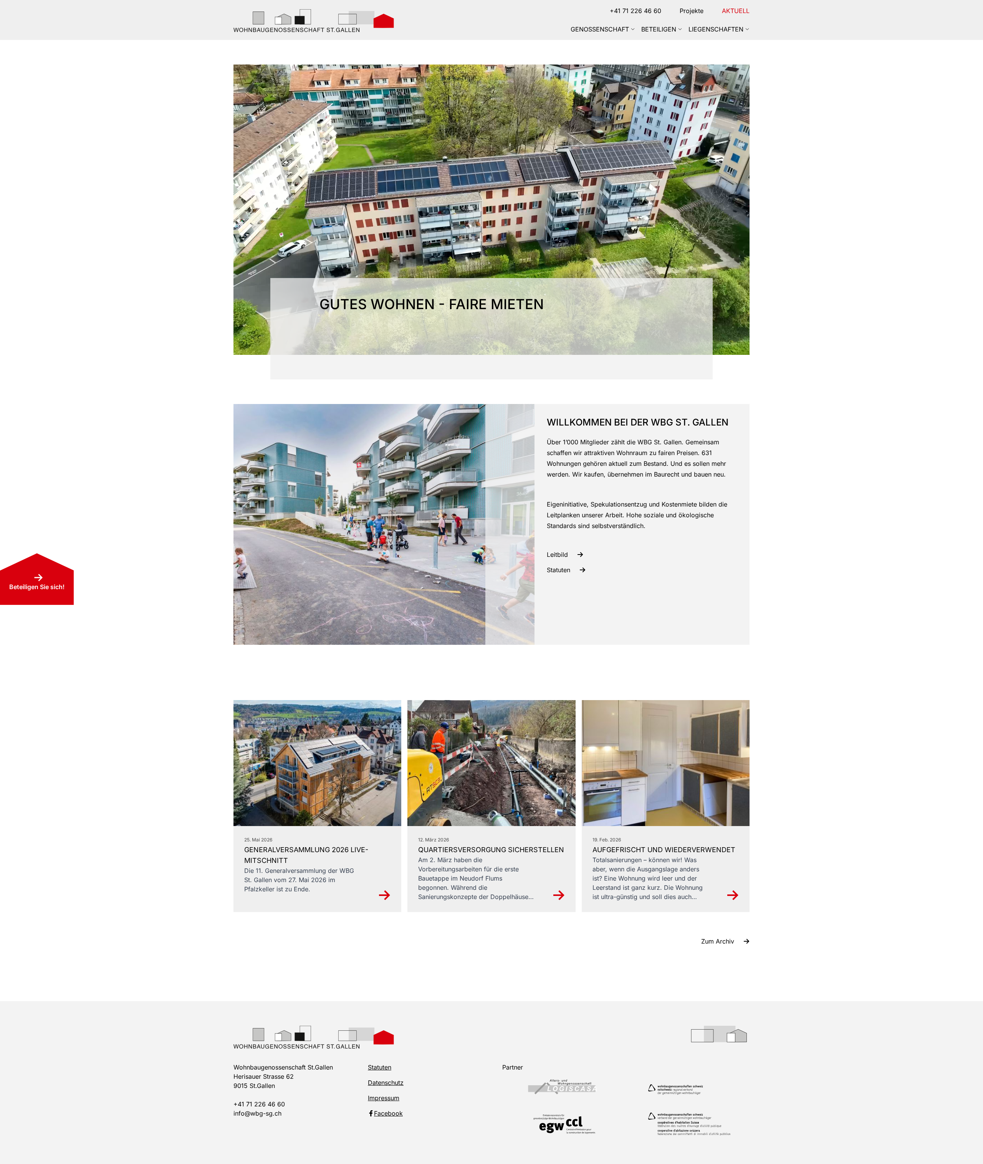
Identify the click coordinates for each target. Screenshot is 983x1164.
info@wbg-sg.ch (257, 1113)
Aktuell (736, 11)
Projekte (691, 11)
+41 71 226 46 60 (635, 11)
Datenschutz (386, 1082)
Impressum (383, 1098)
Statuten (379, 1067)
